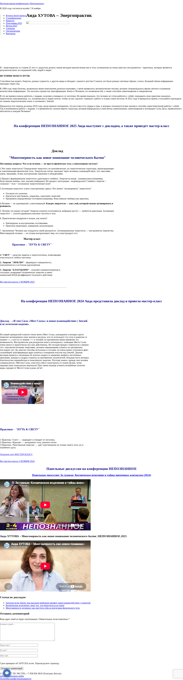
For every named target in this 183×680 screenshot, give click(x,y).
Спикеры (10, 28)
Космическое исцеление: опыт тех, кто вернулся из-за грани (35, 605)
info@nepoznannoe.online (12, 676)
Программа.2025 (14, 23)
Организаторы (13, 31)
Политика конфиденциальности (15, 678)
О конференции (13, 18)
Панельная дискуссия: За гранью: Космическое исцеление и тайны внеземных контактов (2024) (91, 475)
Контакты (10, 33)
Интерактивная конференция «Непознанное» (22, 3)
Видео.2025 (11, 26)
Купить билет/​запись (16, 15)
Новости (10, 20)
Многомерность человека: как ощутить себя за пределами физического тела (43, 608)
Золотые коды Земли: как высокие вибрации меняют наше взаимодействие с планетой (48, 603)
